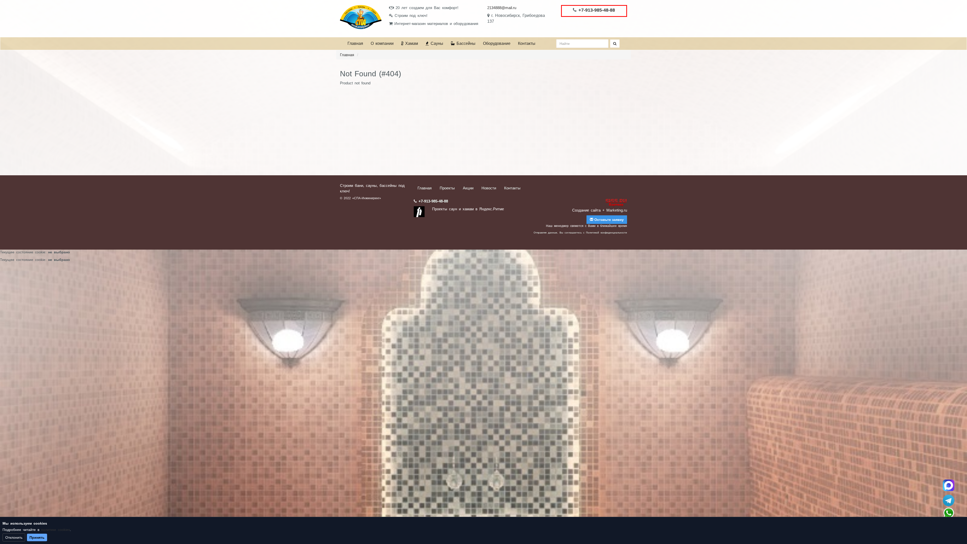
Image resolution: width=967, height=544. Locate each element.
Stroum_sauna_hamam (948, 500)
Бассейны (465, 43)
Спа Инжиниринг (948, 485)
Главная (355, 43)
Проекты (447, 188)
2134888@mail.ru (501, 8)
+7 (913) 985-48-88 (948, 513)
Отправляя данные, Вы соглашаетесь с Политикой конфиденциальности (580, 232)
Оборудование (496, 43)
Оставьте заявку (608, 220)
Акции (468, 188)
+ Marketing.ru (614, 210)
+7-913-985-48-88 (596, 10)
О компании (382, 43)
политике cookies (55, 530)
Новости (488, 188)
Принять (37, 537)
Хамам (410, 43)
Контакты (526, 43)
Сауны (436, 43)
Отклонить (13, 537)
